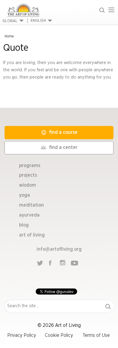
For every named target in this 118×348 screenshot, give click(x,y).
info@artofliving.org (59, 249)
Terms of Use (96, 335)
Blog (24, 225)
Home (9, 36)
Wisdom (27, 185)
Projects (28, 175)
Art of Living (32, 235)
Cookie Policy (59, 335)
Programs (29, 165)
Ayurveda (29, 215)
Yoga (24, 195)
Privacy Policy (21, 335)
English (38, 21)
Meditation (31, 205)
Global (10, 21)
